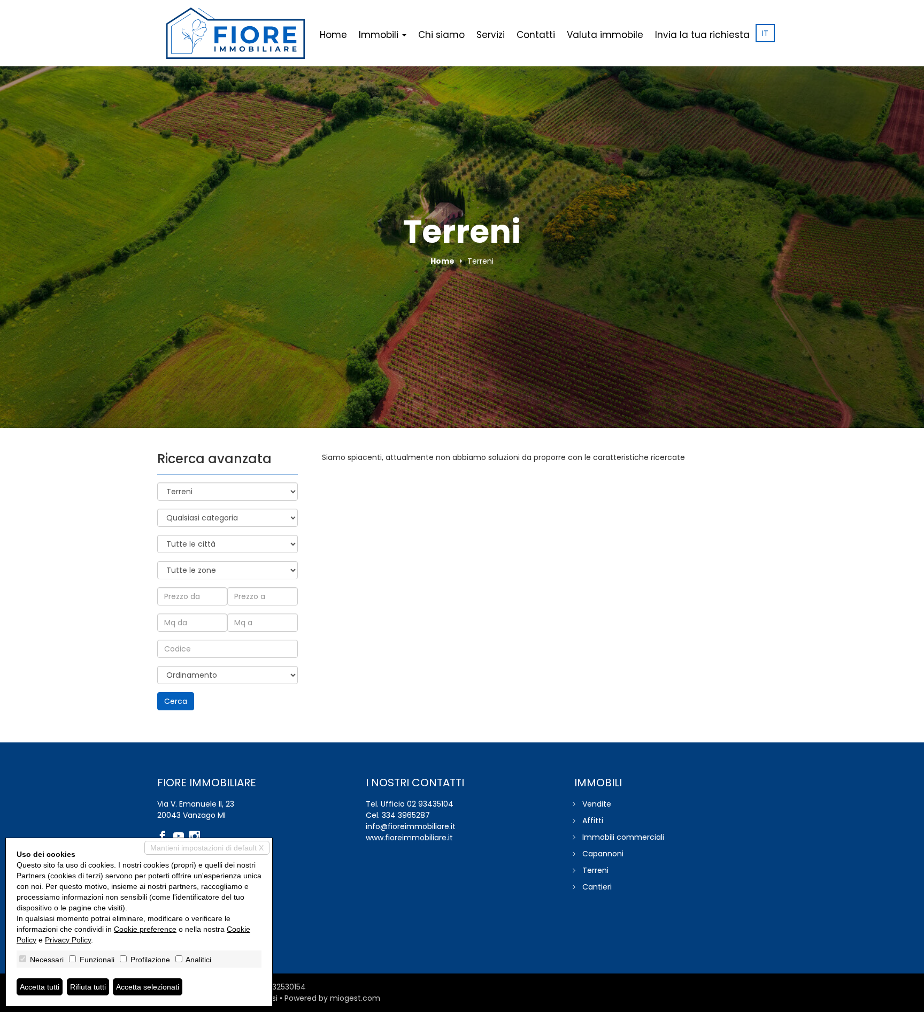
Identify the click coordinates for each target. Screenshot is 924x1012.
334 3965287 (406, 815)
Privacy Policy (68, 940)
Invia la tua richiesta (702, 34)
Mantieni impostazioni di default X (207, 848)
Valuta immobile (605, 34)
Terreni (595, 870)
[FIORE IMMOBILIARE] (235, 33)
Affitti (592, 820)
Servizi (490, 34)
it (765, 33)
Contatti (536, 34)
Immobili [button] (380, 34)
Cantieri (597, 886)
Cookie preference (145, 929)
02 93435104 (430, 804)
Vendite (596, 804)
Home (333, 34)
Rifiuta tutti (88, 987)
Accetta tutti (39, 987)
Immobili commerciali (623, 837)
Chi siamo (441, 34)
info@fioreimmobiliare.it (411, 826)
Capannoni (602, 853)
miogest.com (355, 998)
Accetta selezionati (147, 987)
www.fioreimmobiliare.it (409, 837)
